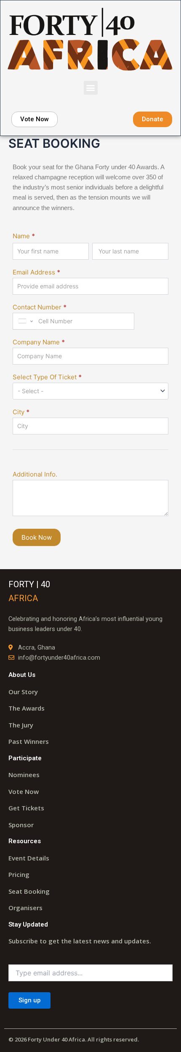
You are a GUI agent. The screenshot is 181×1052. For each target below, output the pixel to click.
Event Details (28, 858)
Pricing (18, 874)
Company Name (39, 342)
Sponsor (21, 824)
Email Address (36, 272)
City (21, 412)
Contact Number (40, 307)
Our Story (23, 691)
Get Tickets (26, 808)
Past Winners (28, 741)
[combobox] (25, 321)
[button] (91, 88)
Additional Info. (35, 474)
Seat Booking (29, 891)
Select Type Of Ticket (47, 377)
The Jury (20, 725)
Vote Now (23, 791)
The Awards (26, 708)
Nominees (24, 774)
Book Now (36, 537)
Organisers (25, 907)
